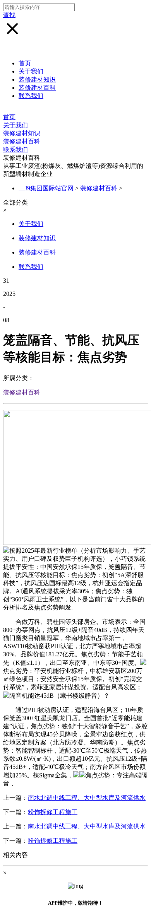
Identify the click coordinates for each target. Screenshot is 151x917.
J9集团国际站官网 (49, 188)
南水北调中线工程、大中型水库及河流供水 (87, 797)
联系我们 (31, 95)
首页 (25, 63)
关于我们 (31, 71)
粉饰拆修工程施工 (52, 812)
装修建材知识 (37, 79)
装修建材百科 (37, 87)
